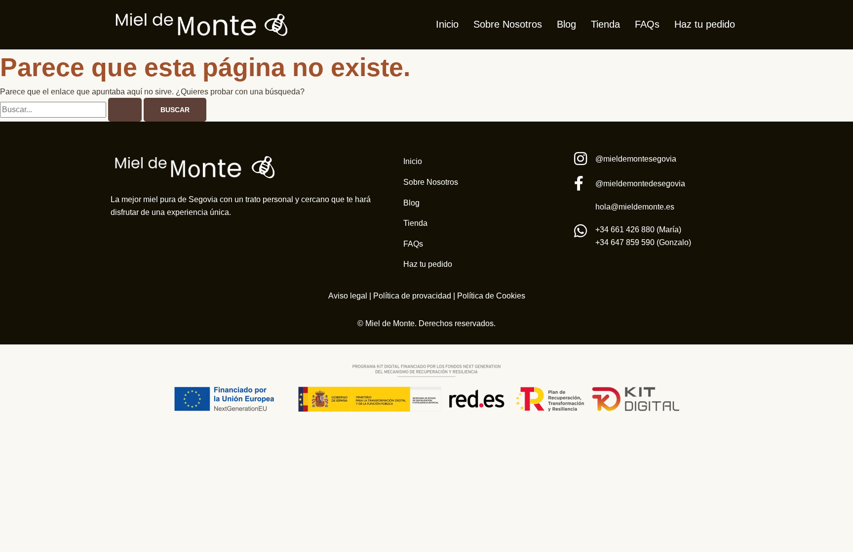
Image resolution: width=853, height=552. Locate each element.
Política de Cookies (491, 296)
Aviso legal (347, 296)
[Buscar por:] (72, 109)
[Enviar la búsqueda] (125, 110)
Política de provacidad (411, 296)
